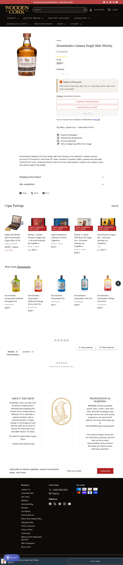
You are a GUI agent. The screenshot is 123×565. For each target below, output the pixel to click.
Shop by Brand (32, 18)
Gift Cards (25, 497)
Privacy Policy (27, 530)
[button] (118, 283)
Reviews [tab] (11, 352)
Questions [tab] (26, 352)
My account (26, 547)
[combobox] (60, 9)
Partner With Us (27, 515)
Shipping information (30, 177)
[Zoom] (26, 54)
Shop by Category (59, 18)
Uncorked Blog (27, 504)
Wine (61, 24)
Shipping (60, 96)
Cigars (75, 24)
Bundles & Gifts (17, 24)
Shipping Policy (27, 522)
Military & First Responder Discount (31, 538)
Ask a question (27, 184)
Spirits (12, 18)
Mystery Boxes (44, 24)
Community (25, 533)
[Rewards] (12, 557)
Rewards (24, 500)
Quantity (60, 69)
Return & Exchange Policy (31, 519)
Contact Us (25, 489)
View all (114, 206)
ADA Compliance (28, 543)
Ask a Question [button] (87, 347)
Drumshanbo (62, 51)
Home (59, 40)
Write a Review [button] (108, 347)
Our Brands (25, 511)
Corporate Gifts (27, 493)
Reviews (24, 508)
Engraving (81, 18)
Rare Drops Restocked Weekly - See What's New (53, 2)
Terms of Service (28, 526)
